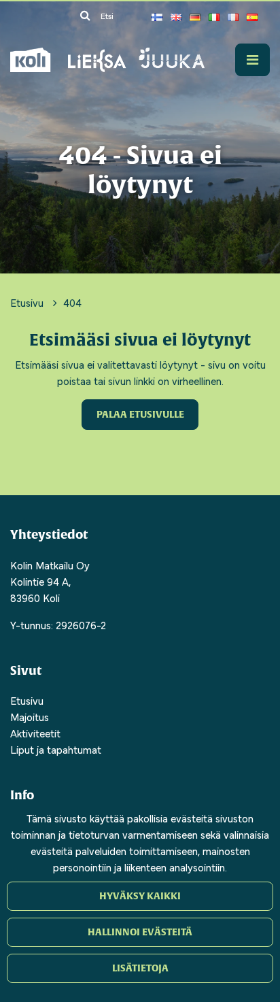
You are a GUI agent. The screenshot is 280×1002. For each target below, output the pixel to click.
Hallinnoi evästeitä (140, 932)
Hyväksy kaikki (140, 896)
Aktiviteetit (35, 732)
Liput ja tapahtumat (55, 748)
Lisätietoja (140, 968)
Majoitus (29, 716)
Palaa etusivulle (140, 414)
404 (72, 302)
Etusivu (28, 302)
